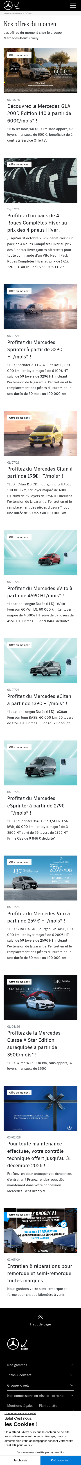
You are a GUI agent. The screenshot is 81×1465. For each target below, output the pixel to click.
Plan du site (48, 1405)
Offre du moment (19, 55)
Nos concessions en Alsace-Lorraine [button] (35, 1395)
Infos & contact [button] (19, 1375)
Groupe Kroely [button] (18, 1385)
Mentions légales (20, 1405)
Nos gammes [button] (17, 1365)
